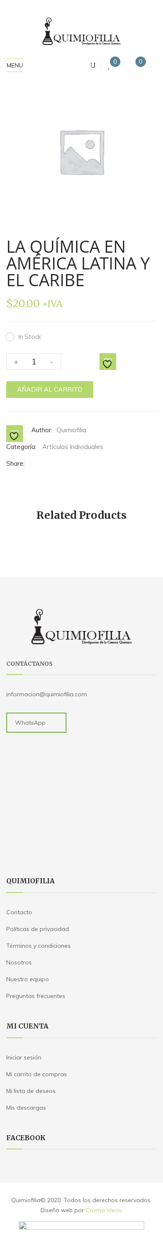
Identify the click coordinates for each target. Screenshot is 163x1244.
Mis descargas (26, 1107)
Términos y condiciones (38, 945)
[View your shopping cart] (133, 65)
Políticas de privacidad (37, 929)
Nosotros (19, 962)
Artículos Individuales (72, 447)
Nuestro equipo (27, 979)
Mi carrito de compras (36, 1074)
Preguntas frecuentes (35, 996)
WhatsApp (30, 722)
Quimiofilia (71, 430)
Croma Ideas (104, 1210)
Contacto (19, 912)
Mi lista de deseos (31, 1091)
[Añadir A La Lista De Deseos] (108, 362)
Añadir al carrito (49, 389)
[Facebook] (33, 464)
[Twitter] (43, 464)
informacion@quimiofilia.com (46, 694)
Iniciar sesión (23, 1057)
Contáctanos (29, 663)
